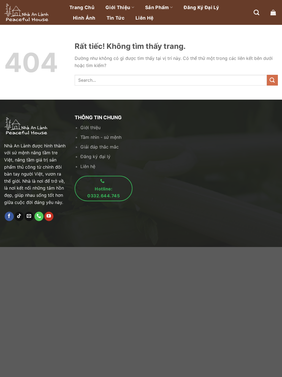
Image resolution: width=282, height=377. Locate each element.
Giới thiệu (117, 7)
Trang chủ (81, 7)
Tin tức (115, 18)
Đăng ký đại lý (201, 7)
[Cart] (273, 12)
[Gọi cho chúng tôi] (39, 216)
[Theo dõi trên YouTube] (48, 216)
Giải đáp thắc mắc (99, 147)
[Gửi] (272, 80)
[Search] (256, 12)
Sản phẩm (157, 7)
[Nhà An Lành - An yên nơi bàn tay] (31, 12)
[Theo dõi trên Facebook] (9, 216)
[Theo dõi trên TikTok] (19, 216)
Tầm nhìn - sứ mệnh (100, 137)
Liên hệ (144, 18)
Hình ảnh (84, 18)
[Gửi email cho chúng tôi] (29, 216)
